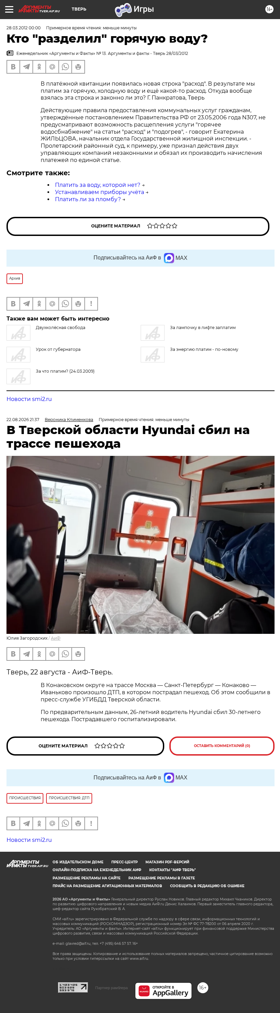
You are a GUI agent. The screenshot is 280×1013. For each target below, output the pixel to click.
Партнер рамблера (111, 988)
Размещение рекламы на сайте (87, 878)
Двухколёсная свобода (60, 327)
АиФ (55, 638)
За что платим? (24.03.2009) (65, 371)
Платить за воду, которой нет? (97, 185)
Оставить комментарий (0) (222, 746)
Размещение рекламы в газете (161, 878)
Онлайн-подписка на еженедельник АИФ (97, 870)
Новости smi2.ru (29, 399)
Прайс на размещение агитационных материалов (107, 886)
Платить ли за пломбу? (88, 199)
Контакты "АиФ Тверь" (172, 870)
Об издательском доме (78, 862)
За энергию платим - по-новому (204, 349)
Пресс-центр (124, 862)
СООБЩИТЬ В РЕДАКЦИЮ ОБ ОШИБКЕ (207, 886)
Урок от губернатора (58, 349)
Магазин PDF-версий (167, 862)
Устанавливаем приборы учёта (99, 192)
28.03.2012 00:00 (23, 27)
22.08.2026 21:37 (22, 419)
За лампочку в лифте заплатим (203, 327)
